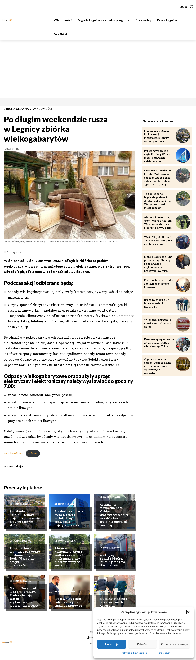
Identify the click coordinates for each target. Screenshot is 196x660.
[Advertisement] (98, 69)
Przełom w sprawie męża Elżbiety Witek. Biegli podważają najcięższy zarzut (68, 518)
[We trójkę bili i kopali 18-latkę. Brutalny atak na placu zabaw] (183, 241)
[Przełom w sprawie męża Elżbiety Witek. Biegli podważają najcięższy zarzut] (183, 155)
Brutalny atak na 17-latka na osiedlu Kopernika (114, 602)
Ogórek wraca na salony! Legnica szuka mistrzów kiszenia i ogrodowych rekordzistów (157, 366)
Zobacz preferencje (174, 644)
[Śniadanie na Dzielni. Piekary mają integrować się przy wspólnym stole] (183, 135)
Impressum (164, 652)
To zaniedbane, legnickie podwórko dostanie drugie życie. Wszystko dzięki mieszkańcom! (25, 556)
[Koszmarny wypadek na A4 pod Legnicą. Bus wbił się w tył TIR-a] (183, 344)
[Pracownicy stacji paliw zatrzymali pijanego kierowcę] (183, 284)
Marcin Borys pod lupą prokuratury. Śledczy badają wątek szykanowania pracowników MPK (24, 596)
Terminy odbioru (14, 453)
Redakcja (16, 466)
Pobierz (33, 453)
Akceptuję (112, 644)
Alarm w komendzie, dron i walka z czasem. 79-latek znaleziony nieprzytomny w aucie (69, 556)
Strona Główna (16, 109)
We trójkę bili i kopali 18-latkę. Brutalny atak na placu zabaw (112, 560)
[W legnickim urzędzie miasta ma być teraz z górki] (183, 324)
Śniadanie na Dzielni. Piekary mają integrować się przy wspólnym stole (25, 518)
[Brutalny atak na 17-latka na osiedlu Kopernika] (183, 304)
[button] (188, 612)
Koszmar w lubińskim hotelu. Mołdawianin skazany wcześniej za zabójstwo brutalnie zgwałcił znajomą (113, 515)
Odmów (142, 644)
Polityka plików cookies (134, 652)
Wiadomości (42, 109)
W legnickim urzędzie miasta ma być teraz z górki (158, 323)
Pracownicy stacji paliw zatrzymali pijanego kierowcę (68, 602)
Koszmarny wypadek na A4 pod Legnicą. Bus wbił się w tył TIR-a (159, 343)
